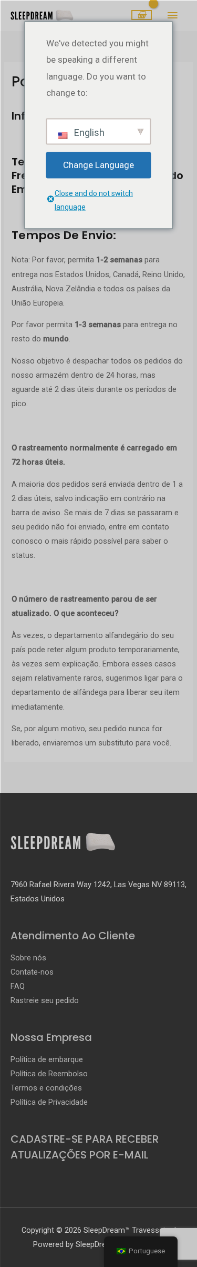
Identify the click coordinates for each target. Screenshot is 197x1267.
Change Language (98, 164)
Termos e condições (46, 1088)
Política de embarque (47, 1059)
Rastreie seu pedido (45, 1000)
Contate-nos (32, 972)
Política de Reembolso (49, 1073)
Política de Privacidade (49, 1102)
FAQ (18, 986)
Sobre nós (28, 957)
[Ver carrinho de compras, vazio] (141, 15)
